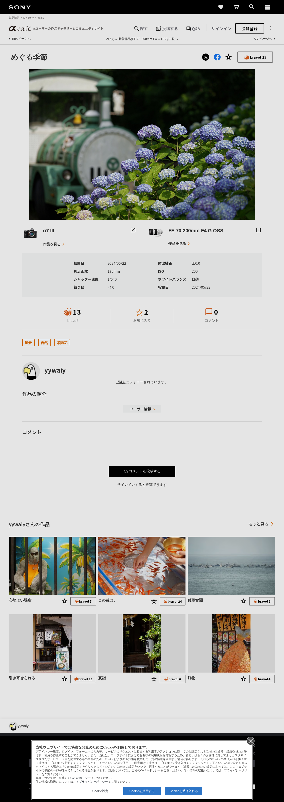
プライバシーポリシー (93, 781)
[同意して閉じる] (250, 740)
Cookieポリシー (80, 778)
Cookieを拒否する (142, 791)
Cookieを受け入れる (184, 791)
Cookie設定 (100, 791)
